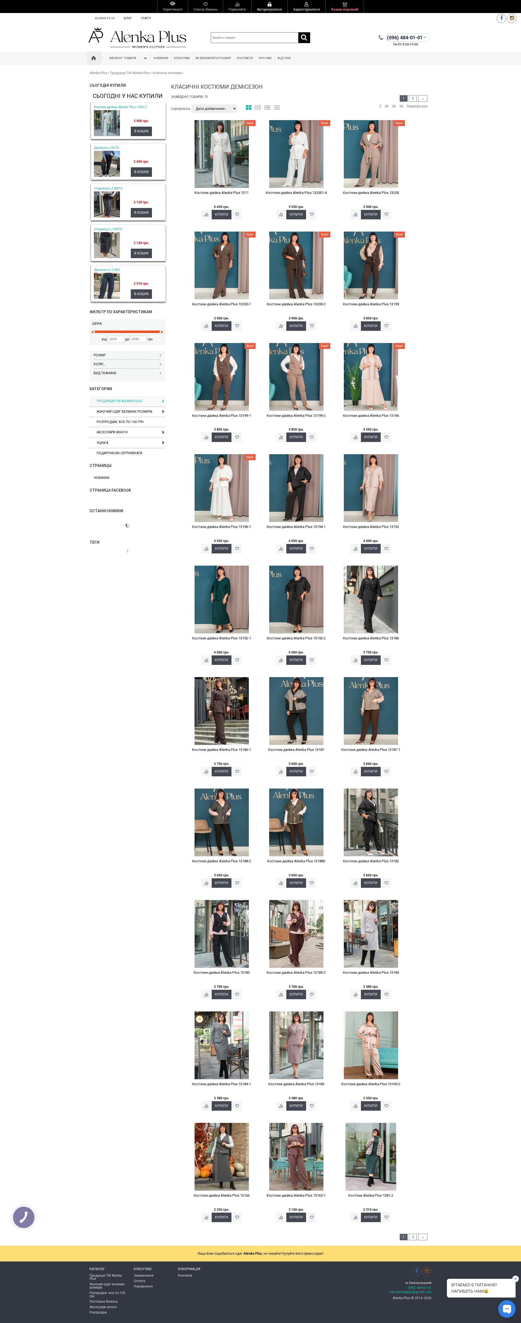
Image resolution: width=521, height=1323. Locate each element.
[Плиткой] (248, 107)
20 (387, 106)
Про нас (265, 58)
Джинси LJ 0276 (106, 148)
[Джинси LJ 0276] (107, 176)
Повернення (143, 1286)
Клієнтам (182, 58)
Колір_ (99, 364)
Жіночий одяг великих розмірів (125, 412)
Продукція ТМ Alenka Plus (130, 73)
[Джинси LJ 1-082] (107, 298)
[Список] (267, 107)
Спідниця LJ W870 (108, 229)
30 (394, 106)
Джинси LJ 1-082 (107, 270)
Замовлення (144, 1275)
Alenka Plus (105, 18)
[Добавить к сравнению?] (206, 214)
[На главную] (93, 58)
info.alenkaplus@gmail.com (410, 1292)
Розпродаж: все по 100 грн (107, 1294)
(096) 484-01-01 (419, 1288)
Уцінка (102, 443)
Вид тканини (105, 373)
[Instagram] (511, 18)
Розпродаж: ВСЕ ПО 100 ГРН (120, 422)
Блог (128, 18)
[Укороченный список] (277, 107)
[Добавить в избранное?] (237, 214)
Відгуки (284, 58)
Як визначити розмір (213, 58)
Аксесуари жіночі (112, 432)
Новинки (161, 58)
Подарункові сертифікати (119, 453)
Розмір (100, 355)
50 (401, 106)
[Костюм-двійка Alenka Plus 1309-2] (107, 135)
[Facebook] (501, 18)
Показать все (417, 106)
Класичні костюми (167, 73)
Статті (146, 18)
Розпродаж (98, 1312)
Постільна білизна (104, 1301)
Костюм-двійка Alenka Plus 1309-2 (120, 107)
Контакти (245, 58)
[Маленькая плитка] (258, 107)
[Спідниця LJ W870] (107, 257)
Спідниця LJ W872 (108, 188)
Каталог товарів (122, 58)
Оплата (139, 1281)
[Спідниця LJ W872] (107, 216)
